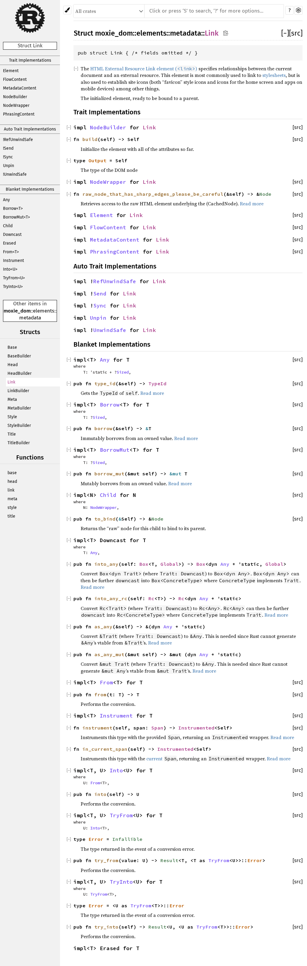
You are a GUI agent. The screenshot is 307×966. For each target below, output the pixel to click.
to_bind (104, 519)
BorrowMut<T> (16, 217)
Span (157, 728)
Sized (123, 372)
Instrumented (196, 728)
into (100, 794)
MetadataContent (19, 88)
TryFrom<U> (14, 277)
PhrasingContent (18, 114)
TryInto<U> (13, 286)
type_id (104, 383)
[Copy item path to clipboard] (226, 32)
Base (12, 347)
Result (169, 860)
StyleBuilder (19, 425)
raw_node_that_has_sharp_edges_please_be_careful (152, 194)
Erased (9, 243)
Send (99, 293)
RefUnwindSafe (114, 281)
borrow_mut (109, 474)
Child (8, 225)
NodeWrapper (16, 105)
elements (43, 311)
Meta (12, 399)
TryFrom (121, 815)
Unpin (8, 165)
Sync (99, 305)
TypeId (157, 383)
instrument (97, 728)
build (89, 139)
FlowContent (15, 79)
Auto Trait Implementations (30, 129)
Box (143, 564)
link (10, 490)
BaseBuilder (19, 356)
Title (11, 434)
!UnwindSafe (15, 174)
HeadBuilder (19, 373)
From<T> (11, 251)
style (12, 507)
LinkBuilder (18, 390)
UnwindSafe (109, 330)
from (100, 694)
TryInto (121, 882)
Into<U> (10, 269)
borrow (103, 428)
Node (265, 194)
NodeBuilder (15, 96)
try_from (106, 860)
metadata (30, 318)
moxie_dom (17, 311)
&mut (176, 474)
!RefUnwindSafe (18, 139)
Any (6, 199)
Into (116, 770)
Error (95, 839)
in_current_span (104, 749)
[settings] (298, 10)
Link (11, 382)
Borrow (110, 404)
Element (11, 70)
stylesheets (274, 75)
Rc (151, 598)
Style (12, 416)
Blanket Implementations (30, 189)
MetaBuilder (19, 408)
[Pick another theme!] (67, 10)
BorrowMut (115, 450)
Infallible (127, 839)
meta (12, 498)
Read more (252, 203)
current (154, 758)
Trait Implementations (30, 60)
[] (285, 33)
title (11, 516)
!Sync (8, 157)
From (106, 682)
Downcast (12, 234)
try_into (106, 927)
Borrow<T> (13, 208)
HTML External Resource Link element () (143, 68)
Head (12, 364)
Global (169, 564)
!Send (8, 148)
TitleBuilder (18, 442)
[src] (296, 33)
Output (97, 160)
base (12, 472)
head (12, 481)
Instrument (13, 260)
